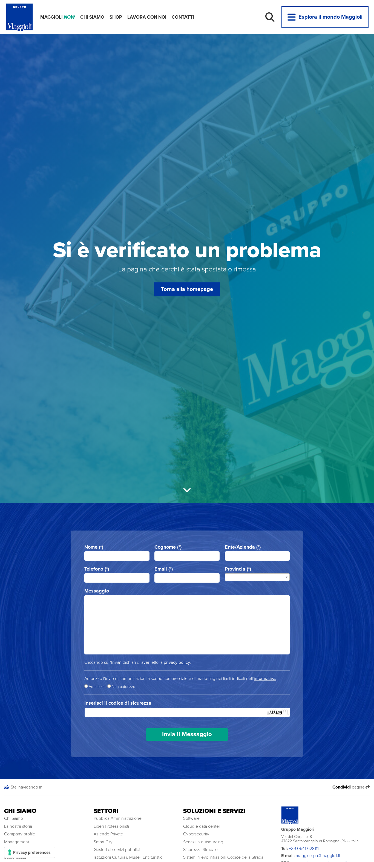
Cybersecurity (196, 834)
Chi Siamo (92, 17)
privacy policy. (177, 662)
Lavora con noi (146, 17)
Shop (116, 17)
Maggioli (57, 17)
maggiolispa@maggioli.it (318, 855)
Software (191, 818)
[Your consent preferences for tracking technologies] (29, 852)
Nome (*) (93, 547)
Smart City (103, 842)
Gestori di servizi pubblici (117, 849)
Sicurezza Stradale (200, 849)
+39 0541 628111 (304, 848)
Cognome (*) (168, 547)
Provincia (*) (238, 569)
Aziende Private (108, 834)
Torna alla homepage (187, 289)
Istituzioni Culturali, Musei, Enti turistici (128, 857)
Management (16, 842)
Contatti (183, 17)
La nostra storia (18, 826)
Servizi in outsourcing (203, 842)
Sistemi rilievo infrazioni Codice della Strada (223, 857)
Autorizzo (97, 687)
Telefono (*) (96, 569)
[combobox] (257, 577)
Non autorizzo (123, 687)
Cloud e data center (201, 826)
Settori (106, 811)
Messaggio (96, 591)
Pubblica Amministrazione (118, 818)
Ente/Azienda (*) (243, 547)
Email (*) (163, 569)
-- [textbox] (228, 577)
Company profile (19, 834)
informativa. (265, 678)
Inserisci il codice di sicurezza (117, 703)
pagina (349, 787)
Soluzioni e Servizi (214, 811)
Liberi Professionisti (111, 826)
